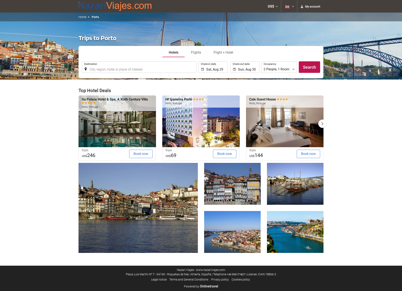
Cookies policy (241, 279)
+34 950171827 (236, 274)
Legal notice (159, 279)
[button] (273, 6)
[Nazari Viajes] (115, 6)
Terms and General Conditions (188, 279)
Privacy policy (220, 279)
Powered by (201, 286)
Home (82, 17)
